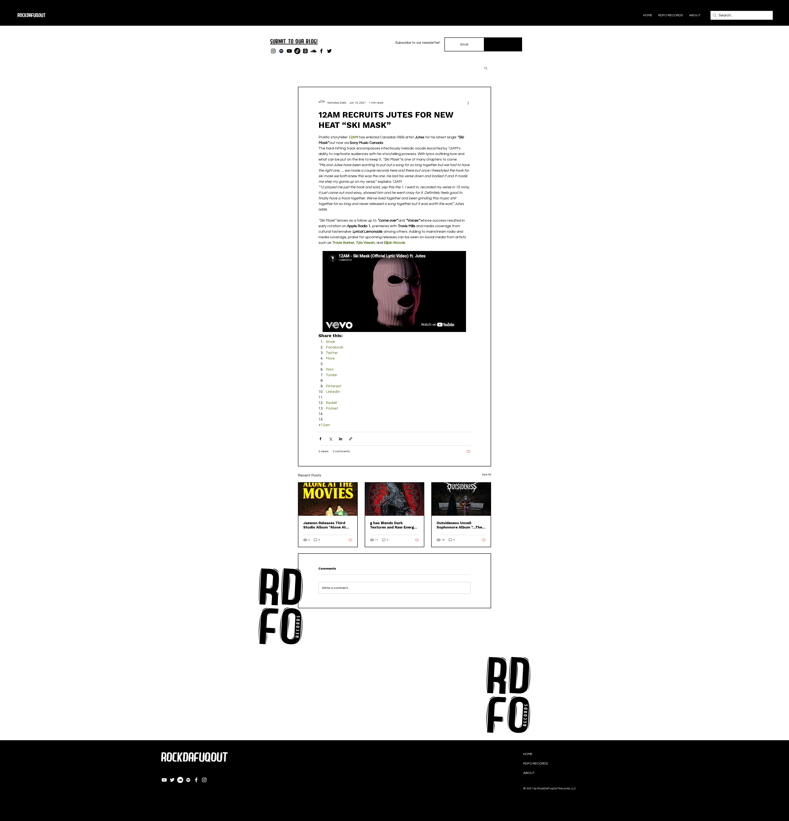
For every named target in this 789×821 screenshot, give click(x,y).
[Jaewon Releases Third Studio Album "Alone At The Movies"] (327, 499)
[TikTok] (297, 51)
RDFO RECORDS (535, 763)
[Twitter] (329, 51)
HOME (527, 754)
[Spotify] (281, 51)
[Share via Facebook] (320, 439)
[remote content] (394, 292)
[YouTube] (289, 51)
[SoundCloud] (313, 51)
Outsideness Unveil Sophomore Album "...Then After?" (460, 525)
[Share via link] (351, 439)
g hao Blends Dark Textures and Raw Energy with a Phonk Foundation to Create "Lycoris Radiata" (394, 525)
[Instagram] (273, 51)
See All (486, 474)
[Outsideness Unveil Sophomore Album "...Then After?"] (461, 499)
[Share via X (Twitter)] (330, 439)
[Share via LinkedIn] (341, 439)
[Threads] (305, 51)
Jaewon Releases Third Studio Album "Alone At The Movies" (324, 525)
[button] (486, 67)
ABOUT (529, 773)
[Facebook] (321, 51)
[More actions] (468, 102)
